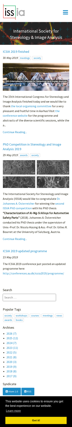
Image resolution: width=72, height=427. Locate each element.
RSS (28, 391)
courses (35, 315)
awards (24, 155)
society (37, 58)
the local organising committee (31, 106)
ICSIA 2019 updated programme (25, 251)
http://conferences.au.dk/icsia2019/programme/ (33, 273)
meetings (25, 58)
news (59, 315)
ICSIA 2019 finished (16, 51)
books (19, 320)
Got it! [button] (36, 420)
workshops (21, 315)
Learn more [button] (13, 410)
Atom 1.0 (13, 391)
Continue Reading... (15, 132)
